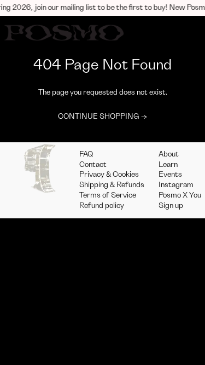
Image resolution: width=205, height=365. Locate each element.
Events (170, 174)
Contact (93, 165)
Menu (152, 32)
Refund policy (101, 206)
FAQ (86, 154)
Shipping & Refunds (111, 185)
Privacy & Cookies (109, 174)
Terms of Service (107, 195)
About (169, 154)
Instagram (176, 185)
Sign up (171, 206)
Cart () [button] (186, 32)
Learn (168, 165)
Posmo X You (180, 195)
